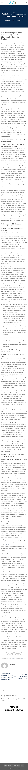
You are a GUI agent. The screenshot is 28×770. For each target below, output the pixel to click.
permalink (23, 658)
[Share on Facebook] (10, 653)
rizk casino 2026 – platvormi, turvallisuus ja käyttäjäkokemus (20, 676)
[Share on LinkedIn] (20, 653)
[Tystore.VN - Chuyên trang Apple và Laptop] (14, 2)
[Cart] (26, 2)
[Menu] (2, 2)
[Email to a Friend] (15, 653)
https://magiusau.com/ (11, 544)
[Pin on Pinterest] (18, 653)
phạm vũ (21, 20)
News (14, 12)
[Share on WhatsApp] (7, 653)
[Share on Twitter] (12, 653)
